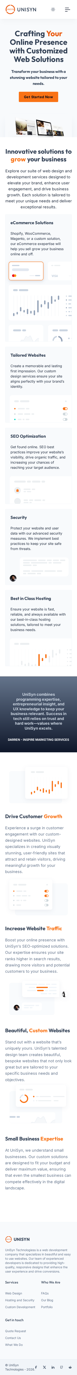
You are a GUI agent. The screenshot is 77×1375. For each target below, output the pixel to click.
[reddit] (70, 1367)
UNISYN (22, 1239)
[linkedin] (53, 1367)
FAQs (45, 1293)
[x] (44, 1367)
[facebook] (36, 1367)
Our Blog (47, 1300)
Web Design (13, 1293)
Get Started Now (38, 97)
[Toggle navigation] (67, 9)
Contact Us (13, 1338)
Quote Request (15, 1331)
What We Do (14, 1344)
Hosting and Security (19, 1300)
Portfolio (47, 1307)
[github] (61, 1367)
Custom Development (20, 1307)
